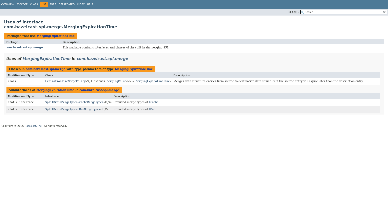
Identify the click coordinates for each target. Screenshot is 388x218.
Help (90, 4)
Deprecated (67, 4)
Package (22, 4)
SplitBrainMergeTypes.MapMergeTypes (72, 109)
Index (81, 4)
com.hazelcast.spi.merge (24, 47)
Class (34, 4)
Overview (7, 4)
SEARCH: (294, 12)
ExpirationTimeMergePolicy (65, 81)
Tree (53, 4)
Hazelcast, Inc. (33, 126)
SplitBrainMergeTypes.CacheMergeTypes (74, 102)
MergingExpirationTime (56, 36)
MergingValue (116, 81)
